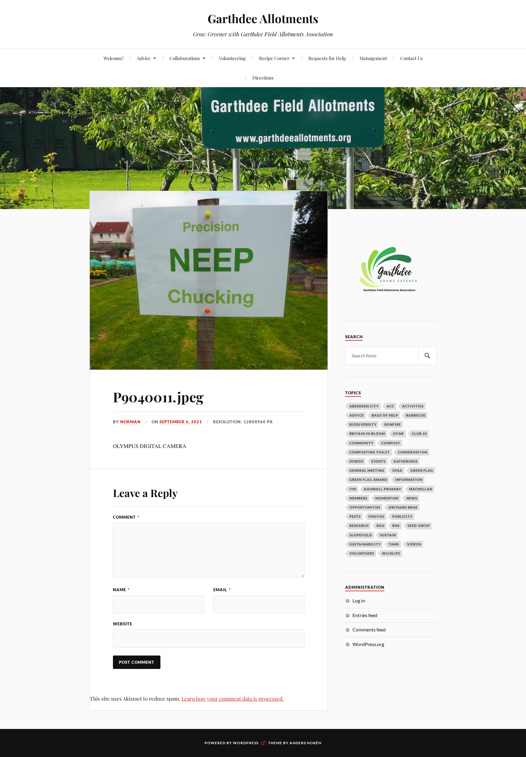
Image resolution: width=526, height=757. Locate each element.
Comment (126, 517)
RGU (380, 526)
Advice (144, 58)
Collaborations (185, 58)
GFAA (397, 470)
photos (376, 516)
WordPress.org (368, 644)
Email (222, 589)
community (361, 443)
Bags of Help (385, 415)
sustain (388, 535)
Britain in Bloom (367, 433)
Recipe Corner (274, 58)
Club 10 (419, 433)
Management (373, 58)
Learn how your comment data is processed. (232, 698)
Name (121, 589)
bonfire (392, 424)
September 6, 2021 (181, 421)
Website (122, 623)
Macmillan (420, 489)
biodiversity (363, 424)
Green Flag (421, 470)
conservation (412, 452)
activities (413, 406)
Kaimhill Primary (382, 489)
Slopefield (360, 535)
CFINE (398, 433)
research (359, 526)
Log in (358, 600)
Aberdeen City (364, 406)
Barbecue (416, 415)
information (409, 480)
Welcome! (113, 58)
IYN (352, 489)
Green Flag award (368, 480)
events (378, 461)
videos (414, 544)
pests (355, 516)
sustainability (365, 544)
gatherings (406, 461)
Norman (130, 421)
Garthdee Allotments (263, 18)
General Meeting (366, 470)
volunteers (361, 553)
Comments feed (369, 629)
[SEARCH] (427, 356)
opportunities (364, 507)
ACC (390, 406)
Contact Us (411, 58)
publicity (402, 516)
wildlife (391, 553)
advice (356, 415)
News (411, 498)
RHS (396, 526)
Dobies (356, 461)
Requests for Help (327, 58)
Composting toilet (369, 452)
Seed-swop (419, 526)
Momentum (386, 498)
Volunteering (232, 58)
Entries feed (364, 615)
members (358, 498)
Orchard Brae (403, 507)
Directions (263, 77)
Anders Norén (305, 743)
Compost (390, 443)
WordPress (245, 743)
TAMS (394, 544)
